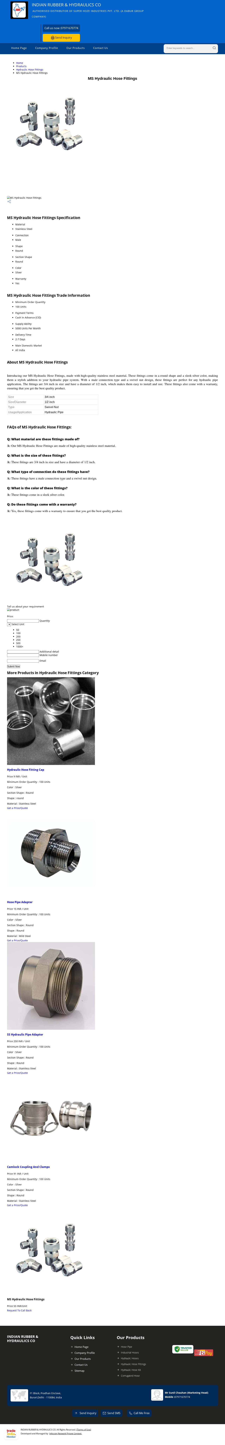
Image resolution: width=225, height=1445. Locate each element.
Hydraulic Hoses (130, 1358)
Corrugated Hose (130, 1375)
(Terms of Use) (83, 1429)
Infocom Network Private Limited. (65, 1433)
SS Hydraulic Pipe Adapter (25, 1034)
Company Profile (46, 48)
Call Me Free (142, 1413)
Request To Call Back (19, 1310)
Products (21, 66)
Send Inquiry (63, 37)
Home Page (19, 48)
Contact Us (100, 48)
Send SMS (113, 1413)
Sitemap (79, 1370)
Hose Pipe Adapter (20, 902)
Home (19, 63)
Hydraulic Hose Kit (131, 1370)
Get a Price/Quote (17, 808)
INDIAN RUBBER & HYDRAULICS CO (88, 10)
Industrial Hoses (130, 1352)
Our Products (75, 48)
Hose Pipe (126, 1346)
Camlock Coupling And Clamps (28, 1167)
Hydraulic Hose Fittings (29, 69)
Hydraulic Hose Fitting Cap (25, 770)
